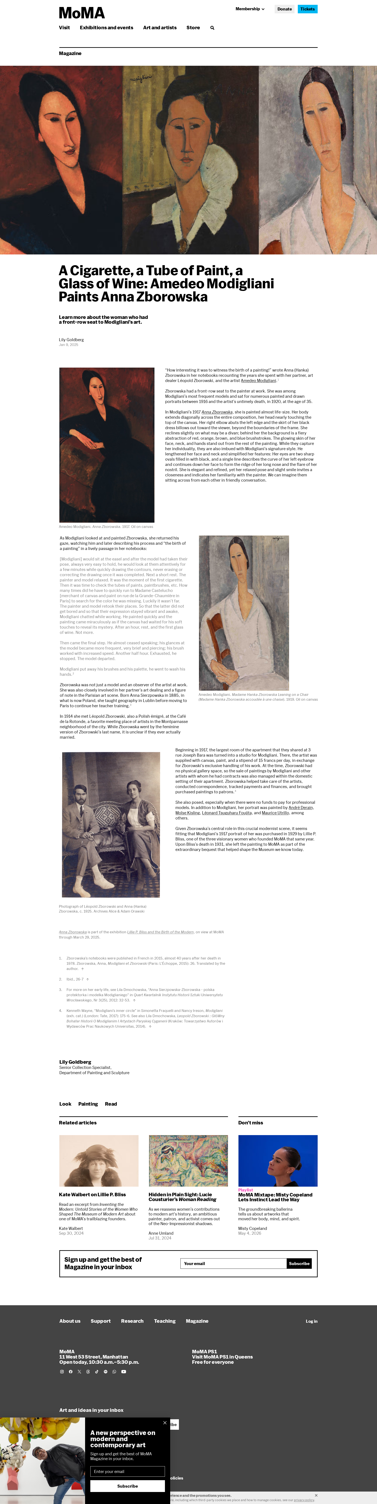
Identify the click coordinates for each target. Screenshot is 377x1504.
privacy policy (304, 1500)
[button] (107, 445)
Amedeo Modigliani (258, 380)
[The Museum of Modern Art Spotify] (105, 1371)
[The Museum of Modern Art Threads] (88, 1371)
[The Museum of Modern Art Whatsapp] (114, 1371)
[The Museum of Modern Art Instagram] (62, 1371)
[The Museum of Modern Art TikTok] (97, 1371)
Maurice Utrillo (275, 812)
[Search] (212, 27)
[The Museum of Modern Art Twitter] (79, 1371)
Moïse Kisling (187, 812)
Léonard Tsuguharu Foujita (227, 812)
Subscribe (299, 1263)
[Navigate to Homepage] (82, 12)
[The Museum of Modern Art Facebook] (70, 1371)
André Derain (301, 807)
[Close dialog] (164, 1422)
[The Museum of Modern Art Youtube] (124, 1371)
